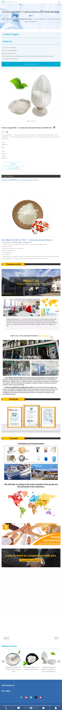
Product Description (8, 176)
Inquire (12, 164)
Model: (3, 142)
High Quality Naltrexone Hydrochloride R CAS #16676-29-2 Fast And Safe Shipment (49, 669)
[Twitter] (36, 697)
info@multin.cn (11, 53)
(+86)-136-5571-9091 (31, 64)
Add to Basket (12, 168)
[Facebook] (21, 697)
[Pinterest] (40, 697)
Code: (3, 151)
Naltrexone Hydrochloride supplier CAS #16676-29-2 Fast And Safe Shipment (31, 669)
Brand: (3, 147)
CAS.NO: (4, 155)
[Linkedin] (31, 697)
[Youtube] (26, 697)
